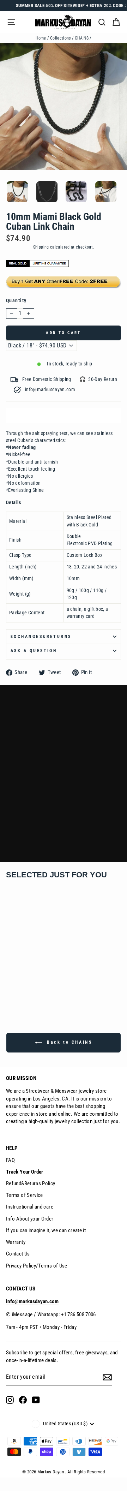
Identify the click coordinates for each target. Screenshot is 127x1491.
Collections (60, 38)
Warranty (15, 1242)
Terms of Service (24, 1195)
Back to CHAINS (68, 1042)
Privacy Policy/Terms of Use (36, 1266)
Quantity (16, 301)
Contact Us (18, 1254)
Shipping (41, 247)
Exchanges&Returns (41, 636)
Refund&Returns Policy (30, 1183)
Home (41, 38)
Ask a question (34, 650)
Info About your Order (30, 1219)
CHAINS (82, 38)
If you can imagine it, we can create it (46, 1230)
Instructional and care (29, 1207)
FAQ (10, 1160)
